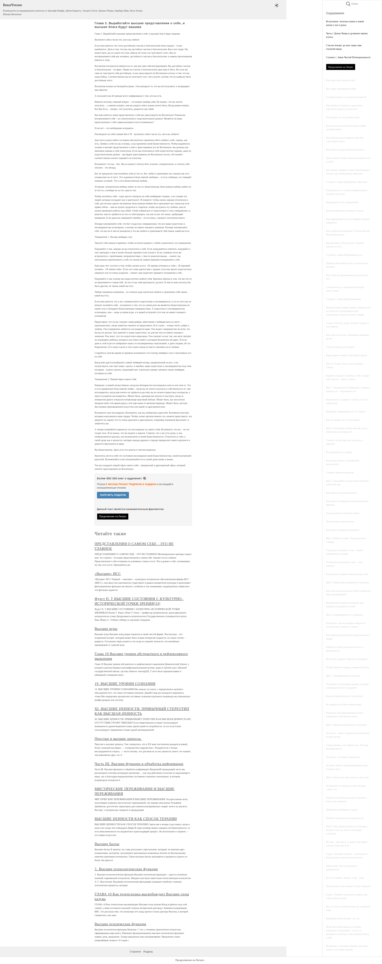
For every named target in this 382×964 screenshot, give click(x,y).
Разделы (148, 951)
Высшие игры (106, 628)
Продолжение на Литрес (340, 66)
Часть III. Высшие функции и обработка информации (139, 763)
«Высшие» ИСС (108, 573)
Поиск (351, 4)
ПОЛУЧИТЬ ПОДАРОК (113, 495)
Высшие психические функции (120, 923)
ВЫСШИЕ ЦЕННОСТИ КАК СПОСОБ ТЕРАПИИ (136, 818)
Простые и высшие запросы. (118, 738)
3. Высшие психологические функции (126, 868)
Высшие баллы (107, 843)
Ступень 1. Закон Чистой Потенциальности (348, 57)
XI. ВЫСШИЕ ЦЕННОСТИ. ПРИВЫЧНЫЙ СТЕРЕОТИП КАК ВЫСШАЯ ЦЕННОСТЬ (142, 711)
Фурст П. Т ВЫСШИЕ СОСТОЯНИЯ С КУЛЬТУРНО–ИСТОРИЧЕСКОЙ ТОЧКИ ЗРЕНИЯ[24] (139, 601)
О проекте (135, 951)
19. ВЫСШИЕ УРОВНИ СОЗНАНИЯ (125, 683)
